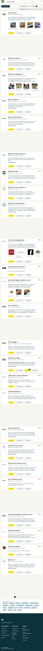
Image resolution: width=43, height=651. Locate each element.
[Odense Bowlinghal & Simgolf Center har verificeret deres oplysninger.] (33, 514)
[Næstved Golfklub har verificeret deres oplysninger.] (21, 530)
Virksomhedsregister (5, 635)
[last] (34, 597)
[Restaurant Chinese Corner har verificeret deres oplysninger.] (27, 463)
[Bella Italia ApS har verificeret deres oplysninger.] (19, 171)
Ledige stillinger (4, 630)
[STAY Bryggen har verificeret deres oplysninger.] (18, 342)
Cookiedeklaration (15, 630)
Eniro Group (3, 628)
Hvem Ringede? (25, 637)
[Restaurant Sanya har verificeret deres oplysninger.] (21, 58)
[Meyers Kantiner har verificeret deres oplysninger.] (19, 99)
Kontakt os (3, 637)
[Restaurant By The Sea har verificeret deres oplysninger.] (24, 445)
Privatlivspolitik (14, 628)
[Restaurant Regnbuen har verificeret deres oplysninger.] (23, 74)
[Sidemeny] (41, 1)
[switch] (28, 6)
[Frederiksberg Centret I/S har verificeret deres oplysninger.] (25, 266)
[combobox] (18, 2)
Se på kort (33, 6)
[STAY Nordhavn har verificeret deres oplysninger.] (19, 305)
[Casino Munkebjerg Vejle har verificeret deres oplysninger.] (25, 240)
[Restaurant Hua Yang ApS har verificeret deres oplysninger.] (26, 187)
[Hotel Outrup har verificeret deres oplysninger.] (17, 12)
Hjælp (13, 636)
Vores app (24, 640)
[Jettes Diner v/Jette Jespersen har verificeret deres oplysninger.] (29, 375)
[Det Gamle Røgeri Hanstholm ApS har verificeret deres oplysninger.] (31, 280)
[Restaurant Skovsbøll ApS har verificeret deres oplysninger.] (25, 203)
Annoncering (3, 633)
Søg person (24, 635)
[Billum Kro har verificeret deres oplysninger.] (15, 559)
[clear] (30, 2)
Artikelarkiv (14, 638)
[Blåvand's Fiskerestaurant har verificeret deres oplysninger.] (26, 153)
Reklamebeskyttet (12, 108)
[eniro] (2, 1)
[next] (31, 597)
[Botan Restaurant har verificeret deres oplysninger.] (20, 428)
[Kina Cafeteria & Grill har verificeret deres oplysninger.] (22, 479)
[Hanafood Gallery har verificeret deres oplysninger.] (20, 546)
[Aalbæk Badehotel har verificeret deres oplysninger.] (21, 391)
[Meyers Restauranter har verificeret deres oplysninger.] (22, 117)
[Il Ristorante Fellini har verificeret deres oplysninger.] (20, 358)
